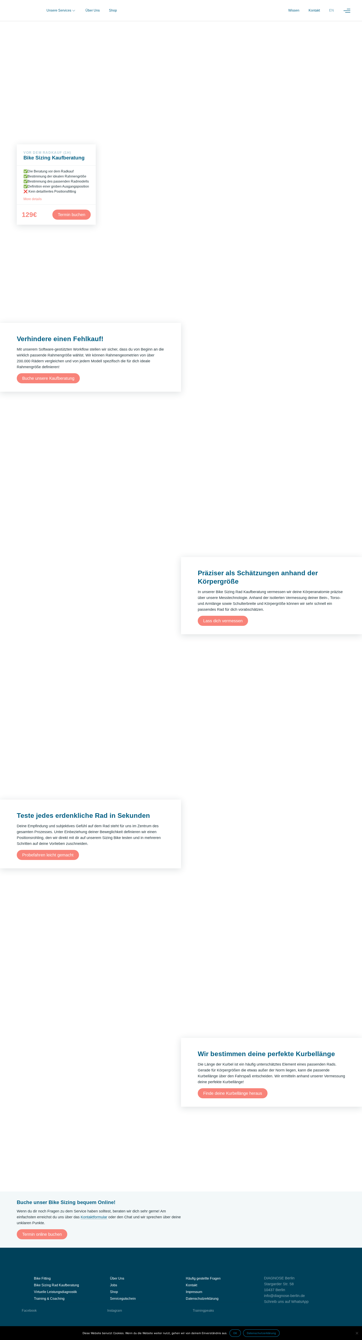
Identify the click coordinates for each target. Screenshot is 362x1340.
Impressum (194, 1292)
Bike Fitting (42, 1278)
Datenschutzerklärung (202, 1298)
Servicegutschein (123, 1298)
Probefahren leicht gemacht (48, 855)
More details (32, 199)
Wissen (293, 10)
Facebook (29, 1310)
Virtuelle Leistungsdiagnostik (55, 1292)
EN (331, 10)
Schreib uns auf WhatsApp (286, 1302)
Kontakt (314, 10)
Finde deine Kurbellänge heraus (232, 1093)
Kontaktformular (94, 1217)
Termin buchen (71, 214)
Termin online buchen (42, 1234)
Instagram (114, 1310)
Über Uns (92, 10)
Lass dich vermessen (223, 620)
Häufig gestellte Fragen (203, 1278)
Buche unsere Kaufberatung (48, 378)
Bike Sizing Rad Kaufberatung (56, 1285)
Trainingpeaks (203, 1310)
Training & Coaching (49, 1298)
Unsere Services (59, 10)
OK (235, 1333)
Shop (113, 10)
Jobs (113, 1285)
